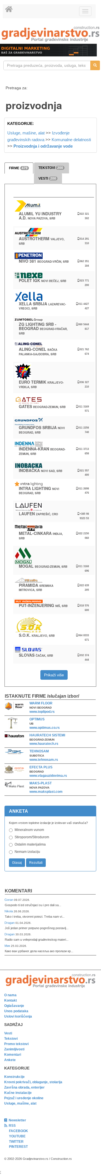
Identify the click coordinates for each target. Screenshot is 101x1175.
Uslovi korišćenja (18, 1016)
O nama (10, 995)
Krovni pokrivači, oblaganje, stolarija (33, 1082)
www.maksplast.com (46, 792)
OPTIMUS (37, 719)
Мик (7, 945)
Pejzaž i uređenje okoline (23, 1098)
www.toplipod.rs (42, 712)
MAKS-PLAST (40, 783)
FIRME (18, 168)
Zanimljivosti (14, 1049)
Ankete (10, 1060)
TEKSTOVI (50, 168)
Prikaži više (54, 675)
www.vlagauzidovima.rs (48, 776)
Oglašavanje (14, 1006)
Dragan (9, 922)
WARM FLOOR (40, 703)
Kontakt (10, 1000)
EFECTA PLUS (40, 767)
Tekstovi (11, 1039)
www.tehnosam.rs (43, 760)
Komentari (18, 890)
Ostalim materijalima (30, 844)
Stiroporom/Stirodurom (32, 837)
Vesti (8, 1033)
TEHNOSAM (39, 751)
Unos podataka (16, 1011)
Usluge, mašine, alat (26, 132)
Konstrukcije (14, 1077)
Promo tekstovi (16, 1044)
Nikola (9, 911)
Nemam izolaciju (27, 852)
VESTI (47, 178)
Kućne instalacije (18, 1093)
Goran (9, 899)
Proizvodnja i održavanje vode (43, 146)
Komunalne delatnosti (71, 139)
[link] (50, 34)
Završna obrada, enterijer (24, 1087)
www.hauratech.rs (43, 744)
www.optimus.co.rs (44, 728)
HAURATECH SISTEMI (47, 735)
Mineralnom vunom (29, 830)
